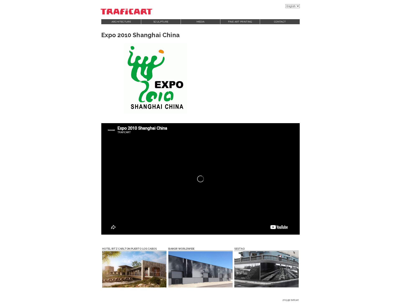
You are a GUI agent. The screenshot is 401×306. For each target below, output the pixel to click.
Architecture (121, 21)
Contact (280, 21)
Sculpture (160, 21)
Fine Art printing (240, 21)
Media (201, 21)
